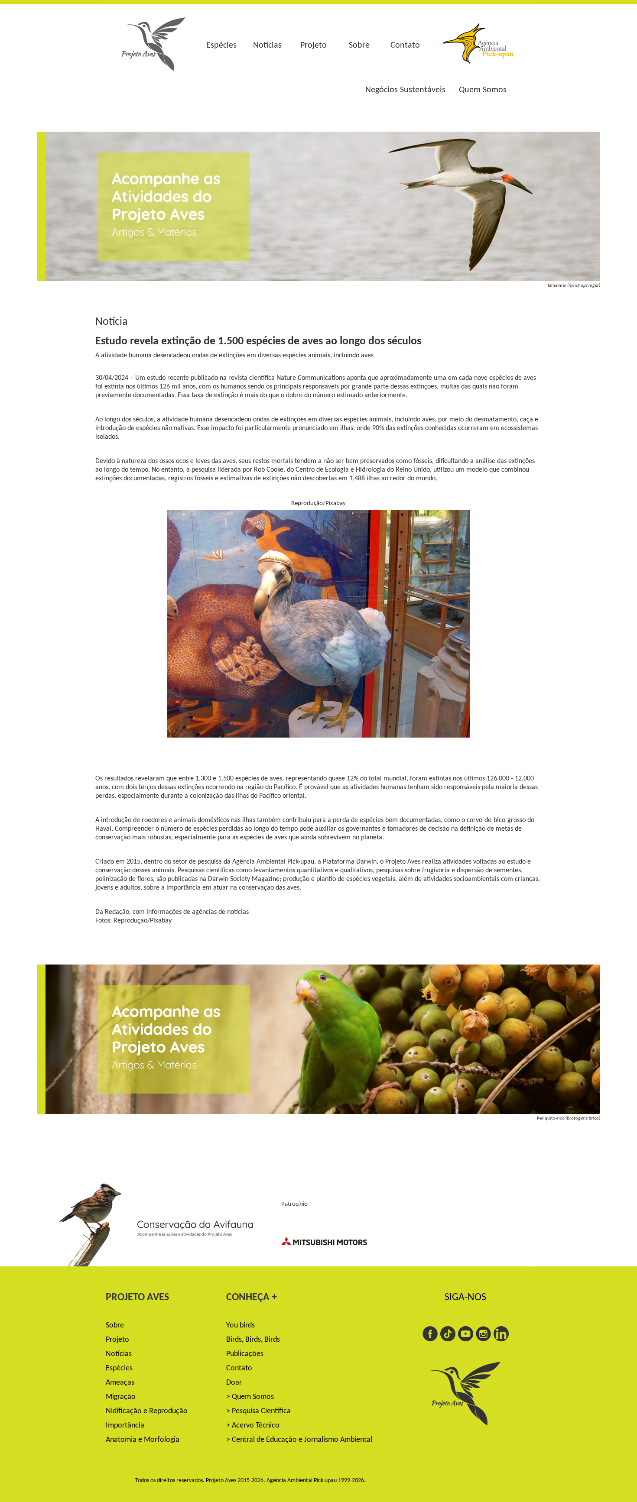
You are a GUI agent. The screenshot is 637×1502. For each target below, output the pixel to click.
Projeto (313, 45)
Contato (405, 45)
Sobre (359, 45)
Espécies (221, 45)
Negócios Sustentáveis (405, 90)
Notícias (267, 45)
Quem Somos (483, 90)
